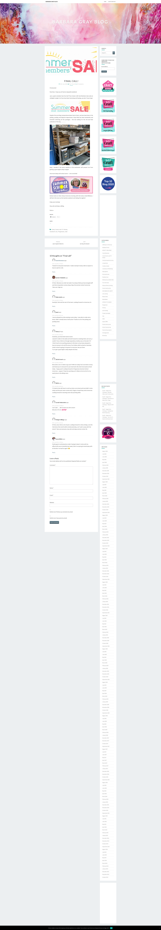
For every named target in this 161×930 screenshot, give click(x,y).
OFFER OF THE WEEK (107, 302)
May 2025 (104, 490)
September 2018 (105, 713)
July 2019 (104, 685)
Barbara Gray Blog (52, 1)
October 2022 (105, 576)
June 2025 (104, 487)
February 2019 (105, 699)
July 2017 (104, 752)
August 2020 (105, 648)
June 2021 (104, 621)
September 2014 (105, 846)
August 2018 (105, 715)
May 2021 (104, 623)
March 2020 (104, 662)
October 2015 (105, 810)
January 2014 (105, 868)
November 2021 (105, 607)
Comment (53, 465)
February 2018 (105, 732)
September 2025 (105, 479)
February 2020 (105, 665)
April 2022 (104, 593)
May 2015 (104, 824)
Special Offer (105, 321)
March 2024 (104, 529)
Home (105, 1)
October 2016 (105, 777)
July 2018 (104, 718)
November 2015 (105, 807)
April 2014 (104, 860)
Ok (111, 928)
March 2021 (104, 629)
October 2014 (105, 843)
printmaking (105, 310)
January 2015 (105, 835)
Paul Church (72, 84)
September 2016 (105, 779)
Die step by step (105, 274)
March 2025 (104, 495)
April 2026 (104, 462)
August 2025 (105, 481)
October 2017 (105, 743)
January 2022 (105, 601)
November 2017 (105, 740)
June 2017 (104, 754)
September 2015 (105, 813)
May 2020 (104, 657)
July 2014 (104, 852)
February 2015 (105, 832)
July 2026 (104, 454)
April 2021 (104, 626)
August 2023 (105, 548)
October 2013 (105, 877)
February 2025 (105, 498)
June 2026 (104, 456)
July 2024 (104, 518)
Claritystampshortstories (108, 260)
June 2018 (104, 721)
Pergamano (61, 231)
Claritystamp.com (111, 1)
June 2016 (104, 788)
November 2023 (105, 540)
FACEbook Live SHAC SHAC (108, 279)
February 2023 (105, 565)
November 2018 (105, 707)
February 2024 (105, 532)
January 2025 (105, 501)
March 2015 (104, 829)
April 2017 (104, 760)
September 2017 (105, 746)
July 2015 (104, 818)
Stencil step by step (106, 327)
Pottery (104, 307)
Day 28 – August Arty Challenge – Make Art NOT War (108, 404)
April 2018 (104, 726)
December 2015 (105, 804)
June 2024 (104, 520)
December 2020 (105, 637)
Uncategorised (105, 332)
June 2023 (104, 554)
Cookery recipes (105, 266)
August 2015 (105, 816)
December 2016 (105, 771)
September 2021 (105, 612)
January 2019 (105, 701)
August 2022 (105, 582)
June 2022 (104, 587)
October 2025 (105, 476)
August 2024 (105, 515)
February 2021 (105, 632)
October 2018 (105, 710)
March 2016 (104, 796)
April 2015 (104, 827)
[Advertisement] (108, 216)
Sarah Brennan (60, 260)
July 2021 (104, 618)
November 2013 (105, 874)
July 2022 (104, 584)
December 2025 (105, 470)
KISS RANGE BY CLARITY (107, 291)
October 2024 (105, 509)
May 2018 (104, 724)
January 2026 (105, 468)
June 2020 (104, 654)
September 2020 (105, 646)
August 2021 (105, 615)
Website (52, 502)
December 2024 (105, 504)
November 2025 (105, 473)
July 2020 (104, 651)
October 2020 (105, 643)
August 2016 (105, 782)
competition (105, 263)
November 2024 (105, 507)
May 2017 (104, 757)
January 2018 (105, 735)
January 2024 (105, 534)
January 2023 (105, 568)
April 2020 (104, 660)
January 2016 (105, 802)
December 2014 (105, 838)
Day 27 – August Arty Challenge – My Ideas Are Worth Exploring (107, 411)
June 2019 (104, 687)
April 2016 (104, 793)
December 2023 (105, 537)
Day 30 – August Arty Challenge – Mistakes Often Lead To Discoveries (107, 392)
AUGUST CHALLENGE (106, 250)
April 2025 (104, 493)
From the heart (105, 282)
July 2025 (104, 484)
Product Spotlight (106, 313)
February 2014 (105, 866)
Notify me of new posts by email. (58, 518)
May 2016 (104, 791)
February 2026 (105, 465)
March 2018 (104, 729)
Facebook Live (53, 231)
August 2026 (105, 451)
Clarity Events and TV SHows (59, 229)
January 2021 (105, 635)
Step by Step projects (107, 330)
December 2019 (105, 671)
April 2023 (104, 559)
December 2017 (105, 738)
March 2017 (104, 763)
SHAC (103, 318)
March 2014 (104, 863)
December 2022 (105, 571)
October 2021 (105, 610)
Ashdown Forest (105, 247)
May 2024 (104, 523)
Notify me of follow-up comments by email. (61, 512)
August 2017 (105, 749)
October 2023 (105, 543)
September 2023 (105, 545)
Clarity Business (105, 253)
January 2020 (105, 668)
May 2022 (104, 590)
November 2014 (105, 841)
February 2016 (105, 799)
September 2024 (105, 512)
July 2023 (104, 551)
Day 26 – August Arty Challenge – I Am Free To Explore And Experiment (107, 417)
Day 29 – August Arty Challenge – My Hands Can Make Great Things (108, 398)
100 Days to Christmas (107, 244)
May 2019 (104, 690)
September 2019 (105, 679)
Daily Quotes (105, 271)
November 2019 (105, 674)
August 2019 (105, 682)
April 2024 (104, 526)
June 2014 (104, 855)
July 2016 (104, 785)
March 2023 (104, 562)
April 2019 (104, 693)
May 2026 (104, 459)
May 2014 (104, 857)
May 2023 (104, 557)
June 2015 (104, 821)
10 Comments (80, 84)
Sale (66, 231)
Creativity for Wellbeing (107, 268)
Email (51, 495)
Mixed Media (105, 299)
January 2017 (105, 768)
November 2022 (105, 573)
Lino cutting (105, 293)
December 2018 (105, 704)
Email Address (104, 66)
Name (52, 488)
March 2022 (104, 596)
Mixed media (105, 296)
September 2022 (105, 579)
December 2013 (105, 871)
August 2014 (105, 849)
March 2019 (104, 696)
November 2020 (105, 640)
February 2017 (105, 765)
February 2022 (105, 598)
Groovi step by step (106, 288)
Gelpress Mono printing (107, 285)
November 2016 (105, 774)
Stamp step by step (106, 324)
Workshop (104, 335)
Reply (53, 272)
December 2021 (105, 604)
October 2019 (105, 676)
